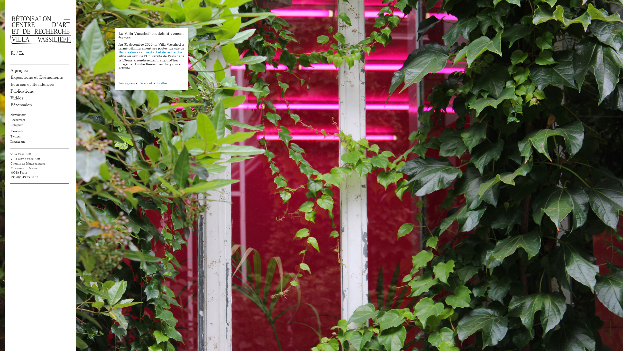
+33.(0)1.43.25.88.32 (24, 177)
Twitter (15, 136)
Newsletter (18, 114)
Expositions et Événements (36, 77)
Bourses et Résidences (32, 84)
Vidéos (16, 98)
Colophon (16, 125)
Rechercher (17, 119)
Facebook (16, 131)
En (21, 53)
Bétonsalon (21, 105)
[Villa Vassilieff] (40, 29)
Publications (22, 91)
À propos (19, 70)
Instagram (17, 141)
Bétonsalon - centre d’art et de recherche (150, 52)
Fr (13, 53)
